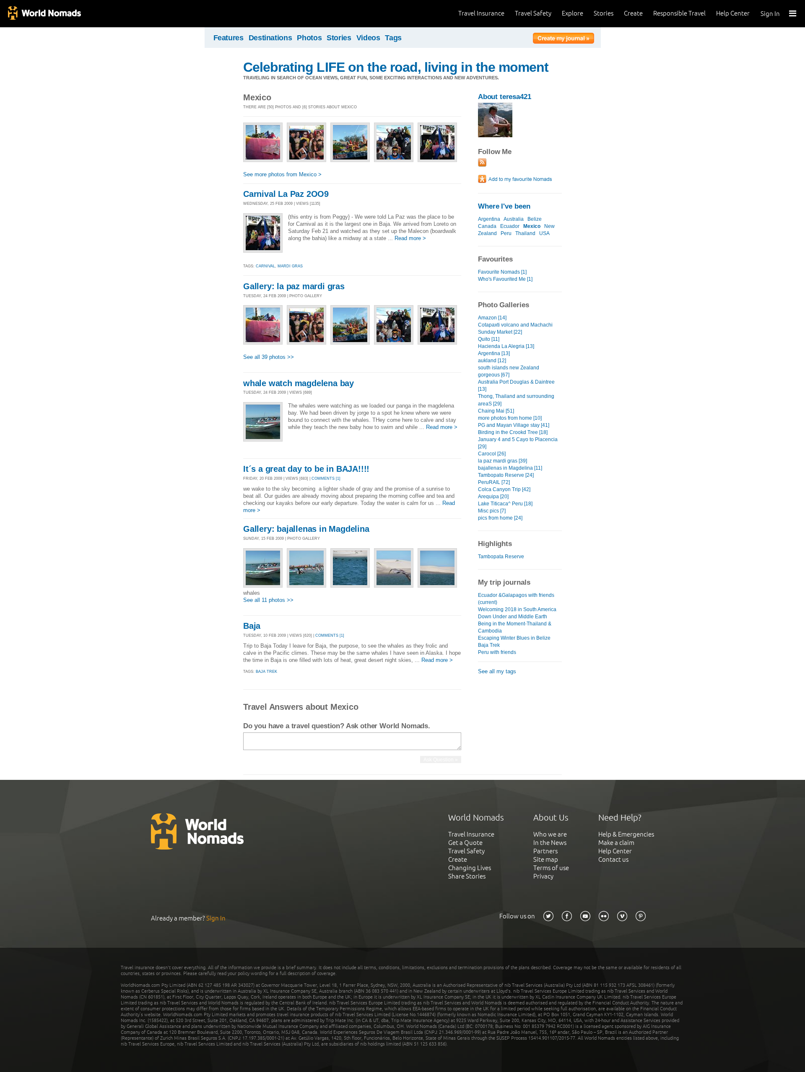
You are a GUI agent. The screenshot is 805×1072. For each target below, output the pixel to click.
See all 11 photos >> (268, 600)
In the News (549, 842)
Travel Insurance (481, 13)
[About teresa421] (495, 135)
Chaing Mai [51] (496, 411)
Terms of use (551, 867)
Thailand (525, 233)
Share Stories (467, 876)
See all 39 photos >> (268, 357)
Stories (603, 13)
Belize (534, 219)
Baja (251, 625)
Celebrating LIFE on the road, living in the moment (395, 67)
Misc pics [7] (492, 511)
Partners (545, 851)
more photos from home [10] (510, 418)
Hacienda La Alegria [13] (506, 346)
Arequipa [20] (493, 496)
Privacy (543, 876)
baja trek (266, 671)
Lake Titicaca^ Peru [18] (505, 504)
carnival (265, 266)
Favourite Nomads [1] (502, 272)
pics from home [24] (500, 518)
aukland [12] (492, 360)
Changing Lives (469, 867)
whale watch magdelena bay (298, 383)
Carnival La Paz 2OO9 (286, 194)
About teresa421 (504, 97)
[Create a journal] (563, 39)
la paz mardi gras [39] (502, 461)
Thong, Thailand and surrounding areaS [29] (516, 399)
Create (633, 13)
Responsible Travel (679, 13)
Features (228, 38)
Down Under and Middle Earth (512, 617)
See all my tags (497, 671)
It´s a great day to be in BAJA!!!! (306, 468)
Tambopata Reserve (501, 557)
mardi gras (290, 266)
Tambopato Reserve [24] (506, 475)
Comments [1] (326, 478)
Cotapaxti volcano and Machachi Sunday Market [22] (515, 328)
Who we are (550, 834)
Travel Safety (533, 13)
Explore (572, 13)
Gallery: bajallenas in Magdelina (306, 528)
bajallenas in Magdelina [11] (510, 468)
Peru (506, 233)
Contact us (613, 859)
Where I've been (504, 206)
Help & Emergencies (626, 834)
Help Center (733, 13)
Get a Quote (465, 842)
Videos (368, 38)
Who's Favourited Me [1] (505, 279)
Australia (514, 219)
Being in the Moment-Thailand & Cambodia (514, 627)
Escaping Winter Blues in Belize (514, 638)
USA (544, 233)
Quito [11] (488, 339)
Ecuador (509, 226)
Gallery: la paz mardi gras (294, 286)
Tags (393, 38)
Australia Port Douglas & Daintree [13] (516, 385)
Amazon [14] (492, 318)
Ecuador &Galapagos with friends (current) (516, 598)
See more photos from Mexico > (282, 174)
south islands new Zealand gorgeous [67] (508, 371)
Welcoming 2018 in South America (517, 609)
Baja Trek (489, 645)
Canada (487, 226)
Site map (545, 859)
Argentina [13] (494, 353)
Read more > (410, 238)
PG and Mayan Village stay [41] (513, 425)
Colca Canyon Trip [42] (504, 489)
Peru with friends (497, 652)
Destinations (270, 38)
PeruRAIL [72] (494, 482)
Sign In (770, 13)
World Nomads (44, 13)
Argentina (489, 219)
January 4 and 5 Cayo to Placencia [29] (518, 443)
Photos (309, 38)
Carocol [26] (492, 454)
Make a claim (616, 842)
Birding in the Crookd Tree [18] (513, 432)
